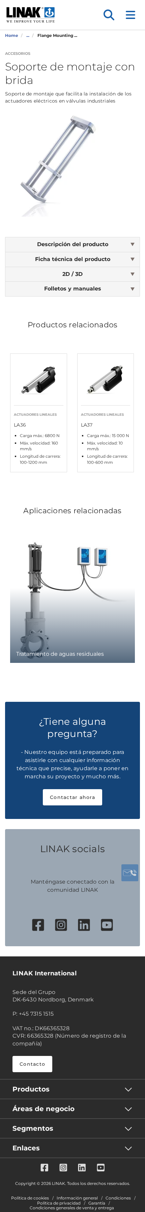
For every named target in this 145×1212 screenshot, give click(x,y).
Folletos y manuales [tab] (72, 288)
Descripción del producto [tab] (72, 244)
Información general (77, 1198)
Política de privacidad (59, 1203)
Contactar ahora (72, 797)
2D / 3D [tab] (72, 274)
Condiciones (118, 1198)
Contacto (32, 1064)
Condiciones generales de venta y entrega (72, 1208)
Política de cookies (30, 1198)
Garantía (96, 1203)
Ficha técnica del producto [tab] (72, 259)
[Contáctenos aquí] (129, 872)
